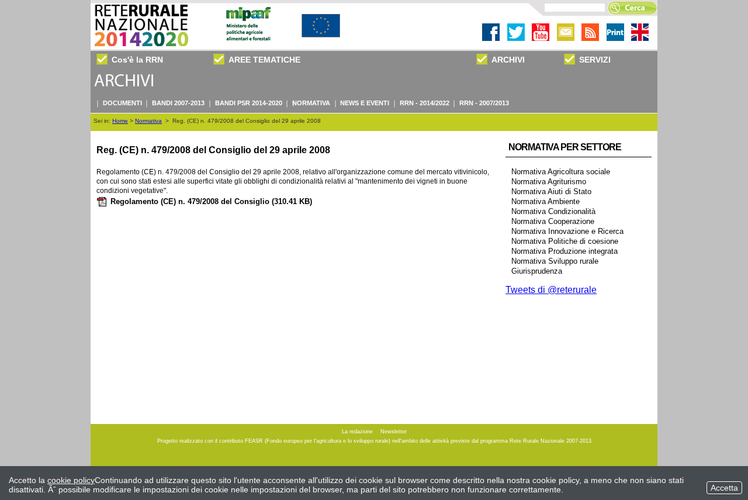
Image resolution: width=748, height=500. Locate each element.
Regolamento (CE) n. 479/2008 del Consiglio (211, 201)
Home (120, 121)
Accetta (724, 487)
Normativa (148, 121)
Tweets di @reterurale (551, 290)
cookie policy (71, 480)
